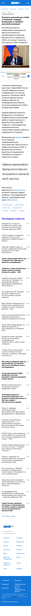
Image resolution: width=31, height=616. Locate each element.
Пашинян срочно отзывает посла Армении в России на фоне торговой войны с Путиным (13, 482)
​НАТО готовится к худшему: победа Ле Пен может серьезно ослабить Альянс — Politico (13, 238)
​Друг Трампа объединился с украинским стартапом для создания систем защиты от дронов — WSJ (13, 306)
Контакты (5, 588)
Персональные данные (20, 585)
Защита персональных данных (20, 589)
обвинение (12, 200)
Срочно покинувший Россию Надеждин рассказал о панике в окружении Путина (13, 317)
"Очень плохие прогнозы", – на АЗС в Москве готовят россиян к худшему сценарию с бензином (14, 352)
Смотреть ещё (8, 516)
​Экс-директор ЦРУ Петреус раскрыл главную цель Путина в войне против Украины (13, 294)
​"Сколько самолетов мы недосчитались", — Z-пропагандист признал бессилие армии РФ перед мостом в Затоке (13, 423)
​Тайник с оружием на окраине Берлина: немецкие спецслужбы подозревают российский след (13, 459)
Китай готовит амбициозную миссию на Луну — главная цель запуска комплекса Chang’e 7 (13, 447)
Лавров (19, 137)
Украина (9, 12)
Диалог (3, 12)
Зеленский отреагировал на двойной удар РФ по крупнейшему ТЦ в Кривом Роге (13, 327)
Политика (5, 210)
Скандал (21, 210)
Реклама (18, 580)
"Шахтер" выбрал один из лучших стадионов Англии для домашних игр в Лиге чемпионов (14, 249)
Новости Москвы (7, 204)
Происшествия (17, 207)
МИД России (6, 207)
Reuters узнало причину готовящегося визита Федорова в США (11, 386)
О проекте (5, 580)
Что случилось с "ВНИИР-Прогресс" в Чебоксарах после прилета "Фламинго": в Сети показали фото (14, 471)
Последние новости (13, 218)
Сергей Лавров (19, 204)
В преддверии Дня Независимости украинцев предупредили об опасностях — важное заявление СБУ (14, 494)
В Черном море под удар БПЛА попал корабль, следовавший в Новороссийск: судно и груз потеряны (13, 340)
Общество (14, 210)
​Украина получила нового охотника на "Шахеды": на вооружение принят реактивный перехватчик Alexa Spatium (12, 281)
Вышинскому (19, 190)
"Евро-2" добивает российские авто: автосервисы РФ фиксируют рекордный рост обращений (13, 411)
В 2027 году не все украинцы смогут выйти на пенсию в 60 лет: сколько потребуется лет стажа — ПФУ (13, 436)
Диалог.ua (14, 596)
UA (28, 3)
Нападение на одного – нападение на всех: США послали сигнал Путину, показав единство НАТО (12, 226)
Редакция (5, 584)
